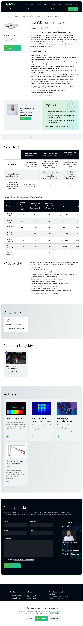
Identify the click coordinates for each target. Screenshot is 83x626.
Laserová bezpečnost (34, 9)
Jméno (6, 521)
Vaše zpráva (7, 538)
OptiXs (7, 16)
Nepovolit (55, 618)
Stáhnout (12, 328)
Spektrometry (25, 16)
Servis (46, 9)
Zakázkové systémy (56, 9)
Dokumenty (43, 137)
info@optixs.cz (15, 598)
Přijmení (32, 521)
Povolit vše (41, 618)
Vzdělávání (46, 4)
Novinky (32, 4)
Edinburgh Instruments (45, 35)
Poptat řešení (73, 9)
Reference (38, 4)
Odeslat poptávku (12, 566)
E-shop (59, 4)
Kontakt (53, 4)
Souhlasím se (20, 559)
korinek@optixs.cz (26, 115)
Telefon (32, 530)
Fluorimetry (37, 16)
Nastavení (28, 618)
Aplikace (21, 9)
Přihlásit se (69, 4)
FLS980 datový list (13, 324)
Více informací (54, 613)
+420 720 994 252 (26, 113)
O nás (26, 4)
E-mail (6, 530)
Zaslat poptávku (25, 118)
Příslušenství (32, 137)
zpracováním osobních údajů (24, 559)
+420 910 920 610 (16, 596)
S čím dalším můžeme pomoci (55, 126)
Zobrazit (22, 328)
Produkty (12, 9)
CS (76, 4)
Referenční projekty (9, 47)
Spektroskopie (10, 40)
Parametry (21, 137)
